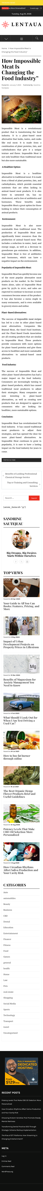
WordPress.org (7, 1171)
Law (5, 980)
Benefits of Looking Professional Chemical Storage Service (21, 476)
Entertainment (10, 933)
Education (8, 927)
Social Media (9, 1003)
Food (13, 460)
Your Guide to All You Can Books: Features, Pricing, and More (21, 606)
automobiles (9, 898)
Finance (7, 939)
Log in (4, 1156)
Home (6, 974)
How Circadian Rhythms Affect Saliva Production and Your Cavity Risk (20, 870)
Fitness (6, 945)
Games (6, 956)
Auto (5, 892)
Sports (6, 1009)
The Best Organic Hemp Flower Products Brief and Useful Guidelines (19, 793)
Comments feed (8, 1166)
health (6, 968)
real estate (8, 992)
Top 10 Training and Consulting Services (22, 484)
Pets (5, 986)
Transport (8, 1021)
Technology (9, 1015)
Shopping (8, 998)
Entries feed (6, 1161)
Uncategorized (10, 1033)
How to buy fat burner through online (16, 757)
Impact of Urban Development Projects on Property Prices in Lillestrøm (21, 644)
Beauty (6, 904)
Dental (6, 921)
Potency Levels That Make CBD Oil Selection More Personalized (19, 832)
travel (6, 1027)
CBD (5, 916)
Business (7, 910)
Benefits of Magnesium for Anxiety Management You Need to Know (19, 682)
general (7, 962)
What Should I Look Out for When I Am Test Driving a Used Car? (20, 720)
